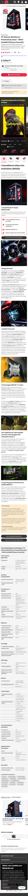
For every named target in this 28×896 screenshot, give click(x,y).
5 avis (11, 52)
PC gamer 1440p (21, 776)
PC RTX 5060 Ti (20, 782)
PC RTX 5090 (4, 786)
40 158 (21, 105)
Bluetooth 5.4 (19, 686)
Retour (4, 6)
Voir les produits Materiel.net (14, 536)
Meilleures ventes (5, 797)
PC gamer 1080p (11, 776)
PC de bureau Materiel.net (13, 839)
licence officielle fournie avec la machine (13, 520)
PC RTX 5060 (12, 782)
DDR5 (17, 627)
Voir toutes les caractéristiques (14, 238)
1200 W (17, 738)
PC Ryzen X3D (5, 782)
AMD (17, 593)
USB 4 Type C (20, 706)
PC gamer (4, 776)
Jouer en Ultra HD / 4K (21, 760)
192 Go (17, 637)
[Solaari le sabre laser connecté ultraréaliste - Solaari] (17, 890)
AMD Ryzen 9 (19, 607)
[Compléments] (11, 159)
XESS (20, 144)
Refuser (5, 884)
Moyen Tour (18, 732)
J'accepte (22, 887)
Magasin (19, 1)
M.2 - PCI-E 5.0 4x (20, 654)
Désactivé (11, 147)
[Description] (4, 159)
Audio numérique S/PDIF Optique (20, 708)
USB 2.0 (19, 703)
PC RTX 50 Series (5, 780)
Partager (6, 81)
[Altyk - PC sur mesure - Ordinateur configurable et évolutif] (9, 890)
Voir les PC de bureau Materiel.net (14, 540)
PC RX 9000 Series (15, 780)
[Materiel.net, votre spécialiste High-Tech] (6, 2)
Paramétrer (6, 887)
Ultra (18, 141)
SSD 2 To (18, 646)
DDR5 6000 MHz (19, 630)
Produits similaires (16, 797)
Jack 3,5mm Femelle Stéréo (19, 715)
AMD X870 (18, 614)
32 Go (17, 670)
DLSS (10, 144)
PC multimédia (13, 778)
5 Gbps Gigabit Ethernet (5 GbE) (20, 681)
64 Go (17, 625)
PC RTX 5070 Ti (12, 784)
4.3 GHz (17, 609)
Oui (16, 583)
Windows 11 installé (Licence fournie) (20, 580)
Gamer (17, 758)
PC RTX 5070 (4, 784)
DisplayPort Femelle (19, 712)
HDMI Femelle (20, 718)
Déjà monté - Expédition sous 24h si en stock (21, 754)
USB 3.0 (19, 694)
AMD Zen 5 (18, 595)
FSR (15, 144)
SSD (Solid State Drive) (21, 652)
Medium (12, 141)
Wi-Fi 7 (17, 684)
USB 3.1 (18, 720)
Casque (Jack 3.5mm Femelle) (20, 699)
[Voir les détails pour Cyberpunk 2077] (14, 122)
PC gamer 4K (4, 778)
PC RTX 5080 (20, 784)
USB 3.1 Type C (20, 696)
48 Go (17, 634)
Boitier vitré (18, 734)
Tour (17, 730)
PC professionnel (21, 778)
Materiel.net (4, 35)
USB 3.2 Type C (20, 701)
